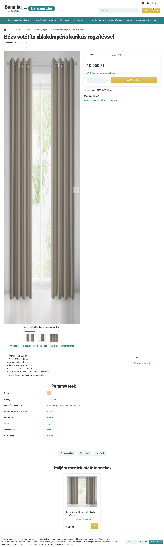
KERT (51, 20)
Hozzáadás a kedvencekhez (25, 346)
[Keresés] (136, 10)
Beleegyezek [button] (156, 542)
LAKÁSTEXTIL (97, 20)
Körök (49, 411)
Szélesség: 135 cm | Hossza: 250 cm (63, 405)
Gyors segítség (110, 100)
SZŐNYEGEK (80, 20)
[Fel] (104, 79)
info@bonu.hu (93, 100)
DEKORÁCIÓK (115, 20)
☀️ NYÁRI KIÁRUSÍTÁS (18, 20)
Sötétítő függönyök (40, 30)
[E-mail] (143, 3)
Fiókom (153, 3)
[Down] (104, 81)
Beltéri (50, 417)
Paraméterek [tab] (141, 363)
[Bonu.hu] (29, 8)
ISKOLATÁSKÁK (39, 20)
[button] (157, 10)
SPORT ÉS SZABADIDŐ (138, 20)
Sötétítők (26, 30)
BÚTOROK (64, 20)
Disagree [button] (143, 542)
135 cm (50, 435)
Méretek (90, 55)
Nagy (49, 429)
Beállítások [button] (131, 542)
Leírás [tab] (136, 357)
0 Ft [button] (151, 10)
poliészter (51, 399)
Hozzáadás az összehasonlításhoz (58, 346)
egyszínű (51, 423)
